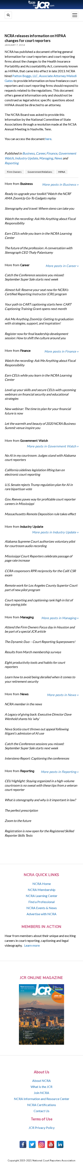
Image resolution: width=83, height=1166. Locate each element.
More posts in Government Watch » (52, 446)
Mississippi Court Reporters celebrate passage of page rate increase (38, 558)
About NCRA (41, 1080)
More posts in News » (62, 695)
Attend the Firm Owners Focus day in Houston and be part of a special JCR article (40, 629)
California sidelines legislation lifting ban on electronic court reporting (35, 472)
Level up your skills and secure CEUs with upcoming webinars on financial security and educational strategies (40, 394)
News (58, 158)
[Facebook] (23, 1144)
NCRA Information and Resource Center (41, 1099)
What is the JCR (41, 1087)
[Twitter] (32, 1144)
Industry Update (26, 158)
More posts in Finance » (61, 351)
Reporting (12, 163)
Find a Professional (41, 902)
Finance (51, 153)
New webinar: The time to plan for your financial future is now (38, 411)
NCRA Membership (41, 890)
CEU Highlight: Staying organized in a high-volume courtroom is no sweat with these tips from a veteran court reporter (41, 785)
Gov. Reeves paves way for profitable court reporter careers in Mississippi (40, 501)
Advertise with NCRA (41, 914)
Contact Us (41, 1111)
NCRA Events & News (41, 908)
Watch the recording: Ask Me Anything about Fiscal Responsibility (40, 221)
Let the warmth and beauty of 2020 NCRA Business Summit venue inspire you (40, 426)
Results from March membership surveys (33, 652)
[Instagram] (41, 1144)
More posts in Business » (60, 184)
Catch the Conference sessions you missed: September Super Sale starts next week (34, 277)
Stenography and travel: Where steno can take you (39, 208)
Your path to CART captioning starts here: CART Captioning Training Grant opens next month (38, 306)
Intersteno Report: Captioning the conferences (37, 758)
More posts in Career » (62, 266)
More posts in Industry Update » (55, 532)
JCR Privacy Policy (42, 1127)
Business (28, 153)
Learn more (32, 945)
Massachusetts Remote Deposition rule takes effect (40, 514)
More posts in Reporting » (59, 772)
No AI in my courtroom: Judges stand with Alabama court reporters (40, 457)
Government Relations (40, 171)
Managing (46, 158)
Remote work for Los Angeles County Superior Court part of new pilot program (41, 587)
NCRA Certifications (41, 1105)
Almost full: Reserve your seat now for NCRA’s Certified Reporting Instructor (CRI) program (36, 292)
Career (40, 153)
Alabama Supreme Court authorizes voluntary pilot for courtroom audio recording (40, 543)
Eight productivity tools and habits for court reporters (35, 664)
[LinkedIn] (60, 1144)
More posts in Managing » (59, 618)
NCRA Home (41, 883)
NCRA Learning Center (41, 896)
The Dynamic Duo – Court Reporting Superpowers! (40, 642)
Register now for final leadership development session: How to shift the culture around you (36, 336)
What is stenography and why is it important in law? (40, 800)
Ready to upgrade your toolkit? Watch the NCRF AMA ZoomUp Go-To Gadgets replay (38, 196)
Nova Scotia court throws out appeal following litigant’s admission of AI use (36, 731)
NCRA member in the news (23, 704)
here (48, 139)
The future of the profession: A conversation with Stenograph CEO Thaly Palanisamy (38, 250)
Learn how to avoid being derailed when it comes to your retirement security (40, 679)
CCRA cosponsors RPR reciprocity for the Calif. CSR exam (40, 573)
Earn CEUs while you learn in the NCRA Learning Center (38, 235)
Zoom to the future (18, 821)
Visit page (41, 4)
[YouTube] (50, 1144)
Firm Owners (14, 171)
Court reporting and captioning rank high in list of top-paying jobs (39, 602)
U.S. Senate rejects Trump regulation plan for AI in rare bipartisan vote (39, 487)
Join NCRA (41, 1093)
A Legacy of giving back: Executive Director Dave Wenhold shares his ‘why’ (38, 716)
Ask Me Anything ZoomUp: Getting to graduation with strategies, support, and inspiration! (39, 321)
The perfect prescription (21, 810)
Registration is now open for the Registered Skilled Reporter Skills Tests (39, 833)
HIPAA (61, 171)
